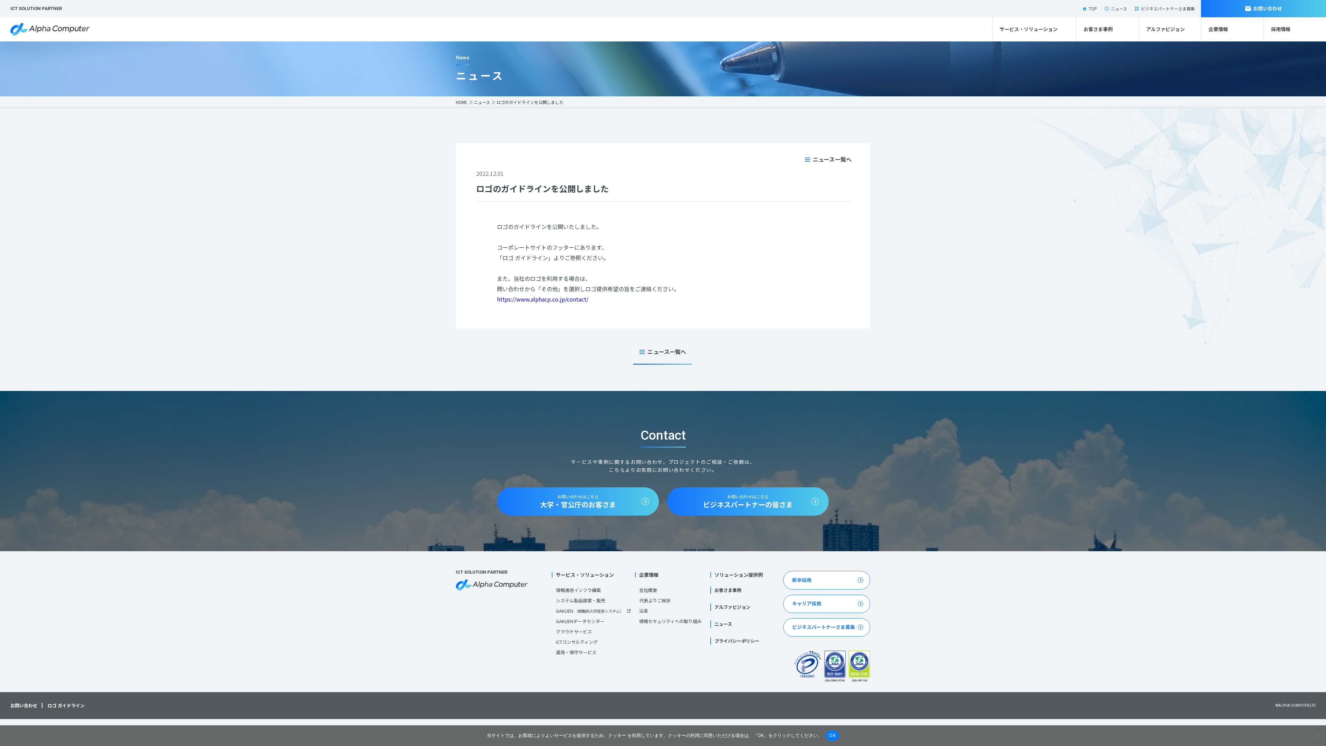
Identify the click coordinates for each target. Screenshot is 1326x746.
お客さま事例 (1098, 29)
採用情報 (1280, 29)
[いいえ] (1317, 735)
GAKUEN (590, 611)
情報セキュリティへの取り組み (670, 621)
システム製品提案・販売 (580, 600)
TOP (1093, 8)
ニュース (1119, 8)
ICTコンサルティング (577, 642)
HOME (461, 102)
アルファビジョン (1165, 29)
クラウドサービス (574, 631)
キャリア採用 (806, 603)
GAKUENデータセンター (580, 621)
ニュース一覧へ (832, 159)
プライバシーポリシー (736, 641)
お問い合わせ (1267, 8)
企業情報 (1218, 29)
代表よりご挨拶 (655, 600)
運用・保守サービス (576, 652)
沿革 (643, 611)
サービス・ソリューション (1029, 29)
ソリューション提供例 (738, 574)
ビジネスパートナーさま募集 (1168, 8)
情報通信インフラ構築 (578, 590)
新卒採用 (801, 579)
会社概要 (648, 590)
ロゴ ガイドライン (66, 705)
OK (832, 735)
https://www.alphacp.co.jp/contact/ (542, 299)
